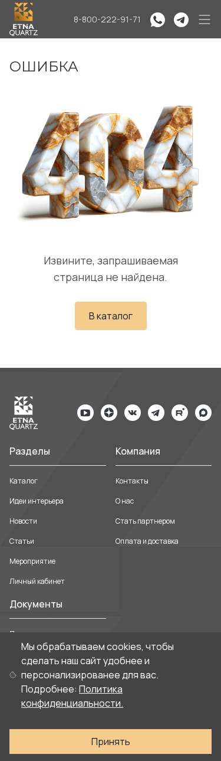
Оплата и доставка (147, 541)
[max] (203, 412)
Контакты (132, 481)
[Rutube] (179, 412)
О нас (125, 501)
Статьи (21, 541)
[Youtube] (85, 412)
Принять (110, 741)
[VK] (132, 412)
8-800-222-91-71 (107, 19)
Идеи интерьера (36, 501)
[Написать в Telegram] (181, 19)
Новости (23, 521)
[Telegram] (156, 412)
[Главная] (23, 19)
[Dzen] (109, 412)
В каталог (111, 315)
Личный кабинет (37, 581)
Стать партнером (145, 521)
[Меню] (204, 19)
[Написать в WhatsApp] (157, 19)
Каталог (23, 481)
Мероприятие (32, 561)
